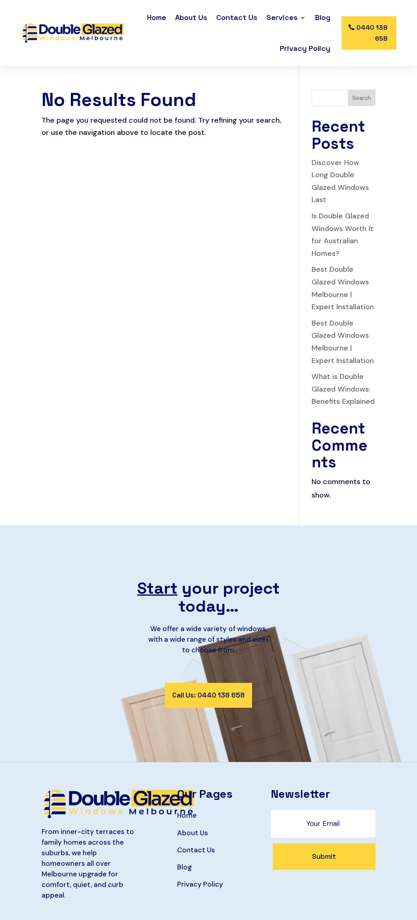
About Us (191, 17)
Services (282, 17)
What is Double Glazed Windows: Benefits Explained (343, 389)
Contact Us (236, 17)
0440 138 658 (372, 33)
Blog (322, 17)
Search (361, 97)
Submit (324, 856)
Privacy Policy (305, 48)
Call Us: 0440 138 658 (208, 695)
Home (156, 17)
